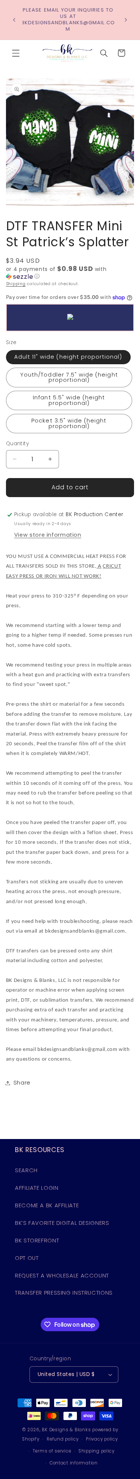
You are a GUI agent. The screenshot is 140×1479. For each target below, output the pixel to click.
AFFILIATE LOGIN (36, 1188)
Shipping (16, 284)
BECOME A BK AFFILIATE (47, 1205)
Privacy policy (102, 1439)
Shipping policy (96, 1451)
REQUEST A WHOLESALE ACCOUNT (62, 1275)
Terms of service (52, 1451)
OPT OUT (26, 1258)
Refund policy (63, 1439)
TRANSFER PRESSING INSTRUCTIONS (64, 1293)
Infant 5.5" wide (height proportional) (69, 400)
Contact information (74, 1463)
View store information (47, 535)
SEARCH (26, 1170)
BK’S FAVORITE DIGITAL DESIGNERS (62, 1223)
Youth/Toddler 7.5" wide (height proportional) (69, 377)
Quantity (17, 443)
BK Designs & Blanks (66, 1430)
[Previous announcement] (14, 20)
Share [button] (22, 1082)
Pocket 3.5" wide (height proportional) (68, 423)
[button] (15, 53)
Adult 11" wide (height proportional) (68, 357)
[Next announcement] (126, 20)
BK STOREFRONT (37, 1240)
